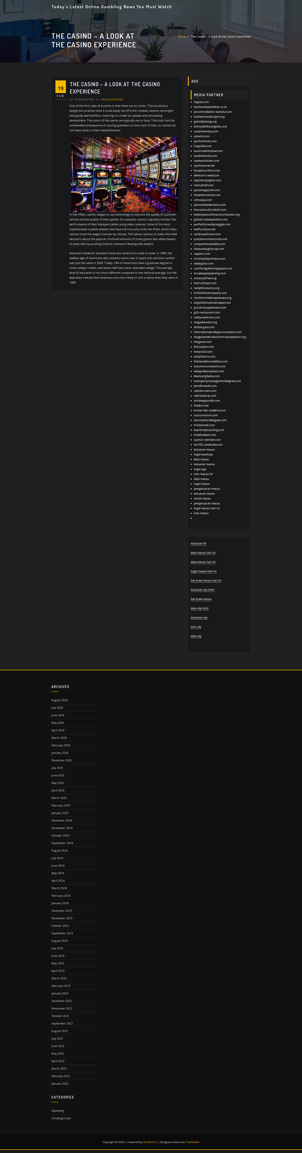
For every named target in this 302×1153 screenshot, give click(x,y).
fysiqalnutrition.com (207, 170)
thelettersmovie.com (207, 195)
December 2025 (61, 760)
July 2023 (57, 948)
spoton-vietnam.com (207, 440)
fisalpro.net (201, 405)
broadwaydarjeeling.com (210, 273)
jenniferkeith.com (205, 386)
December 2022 (61, 1001)
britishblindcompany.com (210, 293)
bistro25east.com (205, 283)
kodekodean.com (205, 435)
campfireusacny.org (207, 288)
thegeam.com (202, 342)
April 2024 (57, 881)
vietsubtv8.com (203, 185)
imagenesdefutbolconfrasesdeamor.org (220, 337)
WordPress (150, 1142)
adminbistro (82, 99)
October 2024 (60, 835)
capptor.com (202, 254)
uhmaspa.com (203, 200)
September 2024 (62, 843)
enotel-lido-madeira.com (210, 410)
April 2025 (57, 790)
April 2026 (57, 730)
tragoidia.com (203, 146)
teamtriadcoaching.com (209, 430)
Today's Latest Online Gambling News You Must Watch (111, 6)
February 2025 (60, 805)
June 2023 (57, 956)
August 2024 (59, 850)
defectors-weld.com (206, 175)
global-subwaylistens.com (211, 219)
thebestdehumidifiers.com (211, 361)
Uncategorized (112, 99)
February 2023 (60, 986)
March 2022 (59, 1068)
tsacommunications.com (209, 366)
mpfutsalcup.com (205, 396)
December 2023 (61, 911)
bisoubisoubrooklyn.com (210, 210)
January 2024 (60, 903)
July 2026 (57, 708)
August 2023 (59, 941)
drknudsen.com (204, 347)
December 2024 (61, 820)
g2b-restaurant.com (207, 312)
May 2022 (57, 1053)
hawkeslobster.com (206, 161)
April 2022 (57, 1061)
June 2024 (57, 866)
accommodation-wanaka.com (213, 112)
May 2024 (57, 873)
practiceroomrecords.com (210, 239)
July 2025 (57, 768)
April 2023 (57, 971)
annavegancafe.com (207, 400)
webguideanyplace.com (209, 371)
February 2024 (60, 896)
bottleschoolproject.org (209, 117)
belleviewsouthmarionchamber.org (217, 214)
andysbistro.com (204, 356)
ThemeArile (192, 1142)
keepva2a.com (203, 352)
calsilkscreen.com (205, 391)
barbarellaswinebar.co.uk (210, 107)
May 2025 (57, 783)
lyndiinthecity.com (205, 156)
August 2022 (59, 1031)
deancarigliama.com (207, 376)
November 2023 (61, 918)
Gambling (57, 1111)
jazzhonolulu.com (205, 141)
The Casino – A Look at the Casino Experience (221, 36)
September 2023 (62, 933)
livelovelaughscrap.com (209, 249)
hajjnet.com (201, 102)
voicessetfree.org (205, 278)
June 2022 (57, 1046)
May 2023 (57, 963)
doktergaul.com (204, 327)
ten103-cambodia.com (208, 445)
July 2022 (57, 1038)
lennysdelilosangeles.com (210, 126)
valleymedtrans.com (207, 317)
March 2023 (59, 978)
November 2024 (61, 828)
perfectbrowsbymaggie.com (212, 224)
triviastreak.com (204, 425)
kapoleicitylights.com (207, 180)
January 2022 (60, 1084)
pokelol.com (202, 136)
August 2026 (59, 700)
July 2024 (57, 858)
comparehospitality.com (209, 244)
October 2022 (60, 1016)
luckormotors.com (206, 415)
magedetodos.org (205, 322)
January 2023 (60, 993)
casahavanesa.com (206, 131)
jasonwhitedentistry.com (210, 205)
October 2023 (60, 926)
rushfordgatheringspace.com (213, 268)
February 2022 (60, 1076)
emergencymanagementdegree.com (217, 381)
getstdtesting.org (205, 121)
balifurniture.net (204, 229)
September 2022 (62, 1023)
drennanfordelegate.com (210, 420)
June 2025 (57, 775)
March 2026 (59, 738)
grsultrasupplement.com (210, 307)
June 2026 (57, 715)
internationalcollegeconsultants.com (218, 332)
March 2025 (59, 798)
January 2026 (60, 753)
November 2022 (61, 1008)
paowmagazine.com (207, 190)
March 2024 (59, 888)
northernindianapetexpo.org (213, 298)
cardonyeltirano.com (207, 234)
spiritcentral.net (204, 165)
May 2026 (57, 723)
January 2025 (60, 813)
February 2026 (60, 745)
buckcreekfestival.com (208, 151)
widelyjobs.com (203, 263)
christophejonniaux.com (209, 258)
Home (182, 36)
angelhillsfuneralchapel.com (212, 303)
